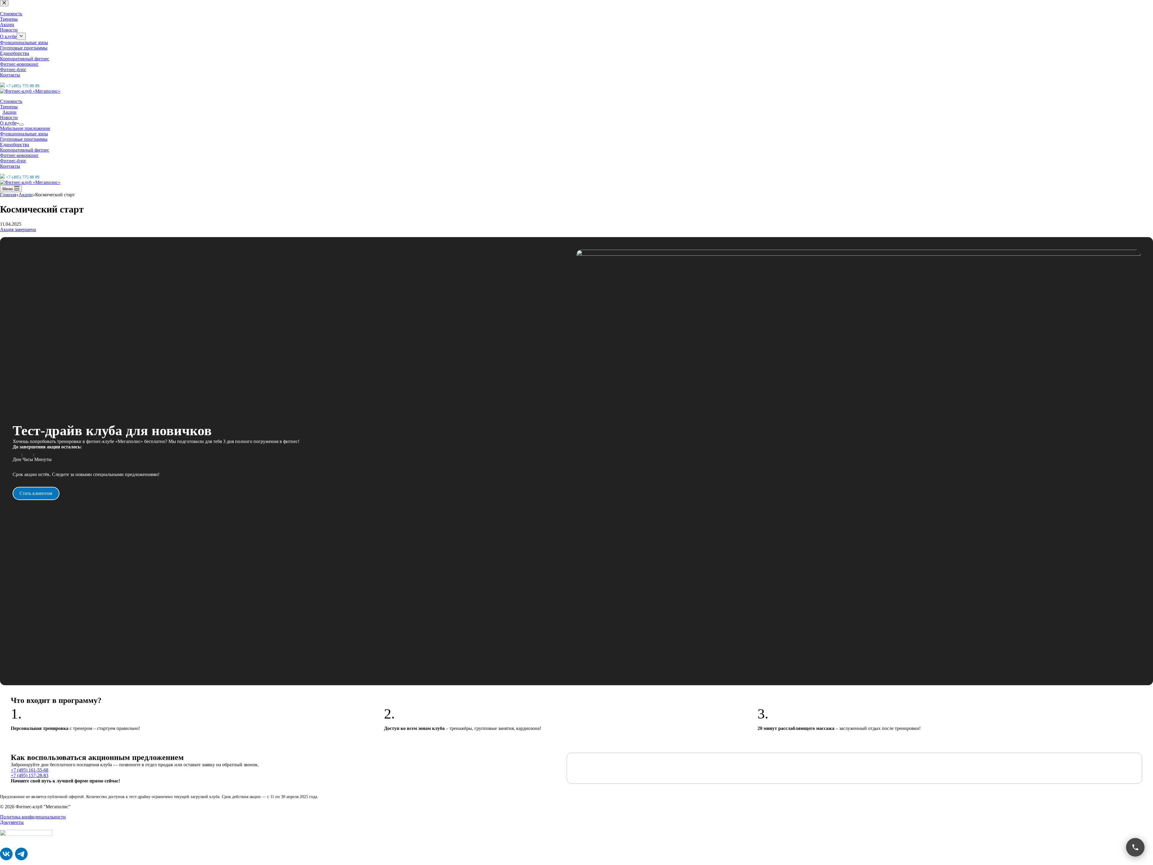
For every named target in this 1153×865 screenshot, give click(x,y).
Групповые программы (23, 139)
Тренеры (9, 106)
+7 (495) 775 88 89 (22, 177)
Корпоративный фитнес (24, 149)
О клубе (8, 122)
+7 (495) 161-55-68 (29, 770)
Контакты (10, 166)
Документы (12, 822)
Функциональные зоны (24, 133)
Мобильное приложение (25, 128)
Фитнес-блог (13, 160)
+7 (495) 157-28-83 (29, 775)
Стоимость (11, 101)
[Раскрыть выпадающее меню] (21, 124)
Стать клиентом (36, 493)
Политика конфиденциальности (33, 816)
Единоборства (14, 144)
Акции (9, 112)
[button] (1135, 847)
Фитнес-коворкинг (19, 155)
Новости (9, 117)
